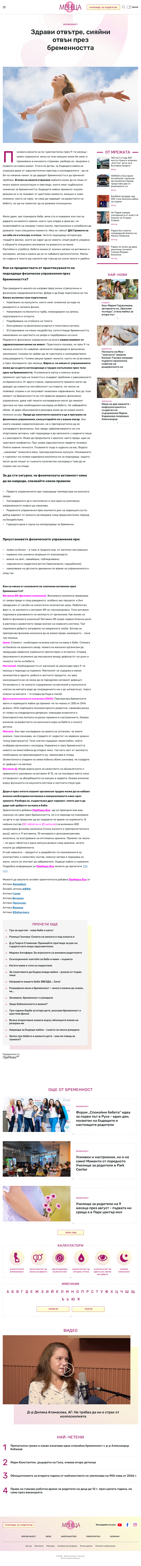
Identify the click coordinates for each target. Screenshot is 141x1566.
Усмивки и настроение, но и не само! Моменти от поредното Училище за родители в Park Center (102, 1163)
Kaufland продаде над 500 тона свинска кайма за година (124, 199)
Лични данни (86, 1546)
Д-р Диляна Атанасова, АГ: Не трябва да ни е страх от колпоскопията (73, 1414)
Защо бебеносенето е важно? (28, 1004)
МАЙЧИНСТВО (69, 1536)
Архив (135, 7)
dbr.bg (113, 169)
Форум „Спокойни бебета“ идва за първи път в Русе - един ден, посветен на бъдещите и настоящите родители (103, 1118)
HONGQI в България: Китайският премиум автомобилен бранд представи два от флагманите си (123, 181)
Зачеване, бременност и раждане (31, 997)
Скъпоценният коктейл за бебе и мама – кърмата (41, 959)
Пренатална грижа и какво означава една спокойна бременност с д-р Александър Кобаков (69, 1447)
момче (89, 1309)
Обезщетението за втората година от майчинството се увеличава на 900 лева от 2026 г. (73, 1475)
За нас (29, 1546)
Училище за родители (103, 7)
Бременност (70, 24)
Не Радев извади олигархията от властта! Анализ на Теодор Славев (124, 216)
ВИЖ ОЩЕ (71, 1232)
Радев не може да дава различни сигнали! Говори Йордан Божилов (124, 250)
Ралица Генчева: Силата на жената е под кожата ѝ (41, 936)
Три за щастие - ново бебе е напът (31, 930)
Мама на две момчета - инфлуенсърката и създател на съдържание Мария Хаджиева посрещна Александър (116, 411)
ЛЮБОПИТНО (93, 1536)
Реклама (51, 1546)
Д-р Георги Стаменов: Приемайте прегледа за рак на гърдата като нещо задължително (43, 944)
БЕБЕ (48, 1536)
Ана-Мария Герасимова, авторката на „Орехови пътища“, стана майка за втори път (117, 310)
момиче (53, 1309)
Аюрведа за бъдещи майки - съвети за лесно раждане (44, 1029)
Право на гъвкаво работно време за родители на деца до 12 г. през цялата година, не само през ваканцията (71, 1490)
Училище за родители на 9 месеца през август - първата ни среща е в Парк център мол (103, 1208)
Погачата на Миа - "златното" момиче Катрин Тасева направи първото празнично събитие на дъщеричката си (117, 359)
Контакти (39, 1546)
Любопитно (107, 349)
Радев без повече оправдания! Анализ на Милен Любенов (124, 233)
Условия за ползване (67, 1546)
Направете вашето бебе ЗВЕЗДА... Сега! (34, 981)
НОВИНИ (115, 1536)
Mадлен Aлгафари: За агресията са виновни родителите (45, 952)
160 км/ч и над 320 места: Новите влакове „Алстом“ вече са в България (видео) (124, 161)
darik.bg (114, 224)
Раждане (106, 303)
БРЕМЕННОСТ (28, 1536)
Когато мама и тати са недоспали (30, 965)
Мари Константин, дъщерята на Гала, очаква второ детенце (53, 1462)
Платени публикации (105, 1546)
